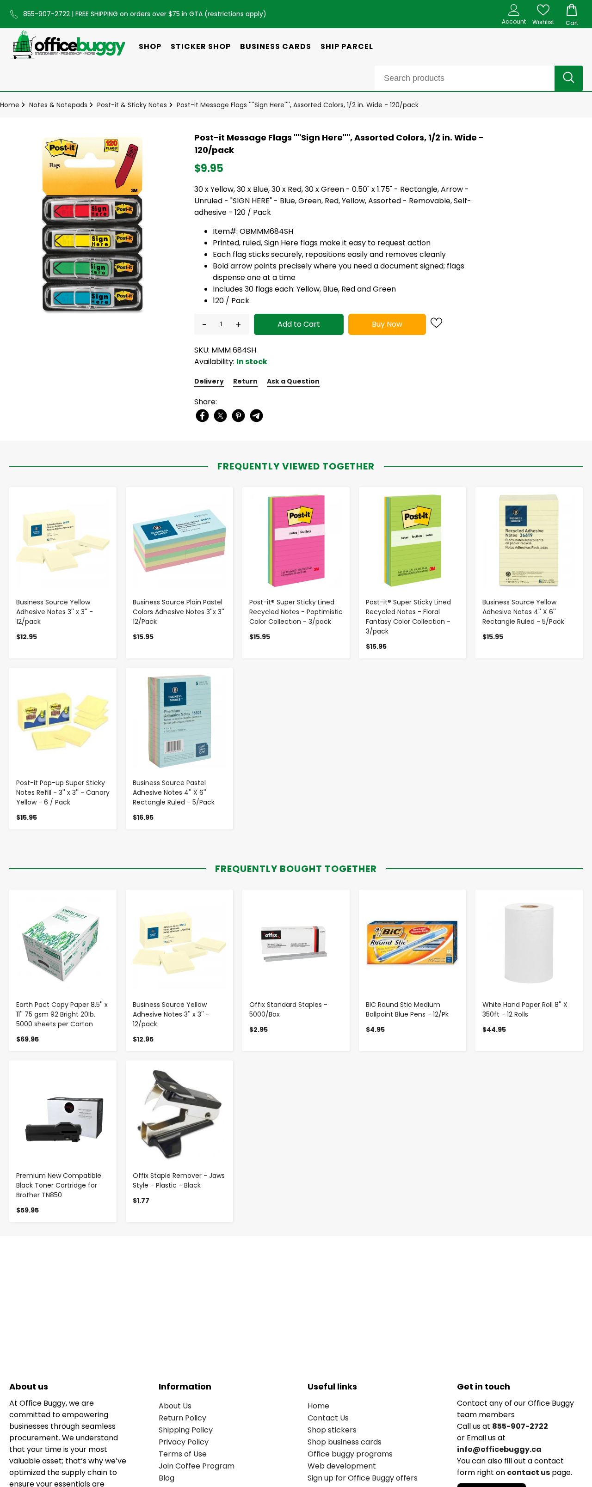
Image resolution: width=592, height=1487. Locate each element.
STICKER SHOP (201, 46)
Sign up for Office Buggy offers (363, 1478)
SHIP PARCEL (347, 46)
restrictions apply (235, 13)
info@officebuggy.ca (499, 1449)
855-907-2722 (47, 13)
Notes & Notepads (58, 105)
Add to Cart (299, 324)
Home (9, 105)
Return (245, 381)
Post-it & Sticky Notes (132, 105)
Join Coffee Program (196, 1466)
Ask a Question (293, 381)
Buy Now (387, 324)
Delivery (209, 381)
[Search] (569, 78)
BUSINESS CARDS (275, 46)
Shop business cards (345, 1442)
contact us (528, 1472)
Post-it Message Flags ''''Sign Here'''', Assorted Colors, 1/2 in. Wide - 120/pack (298, 105)
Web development (342, 1466)
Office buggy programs (350, 1454)
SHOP (150, 46)
